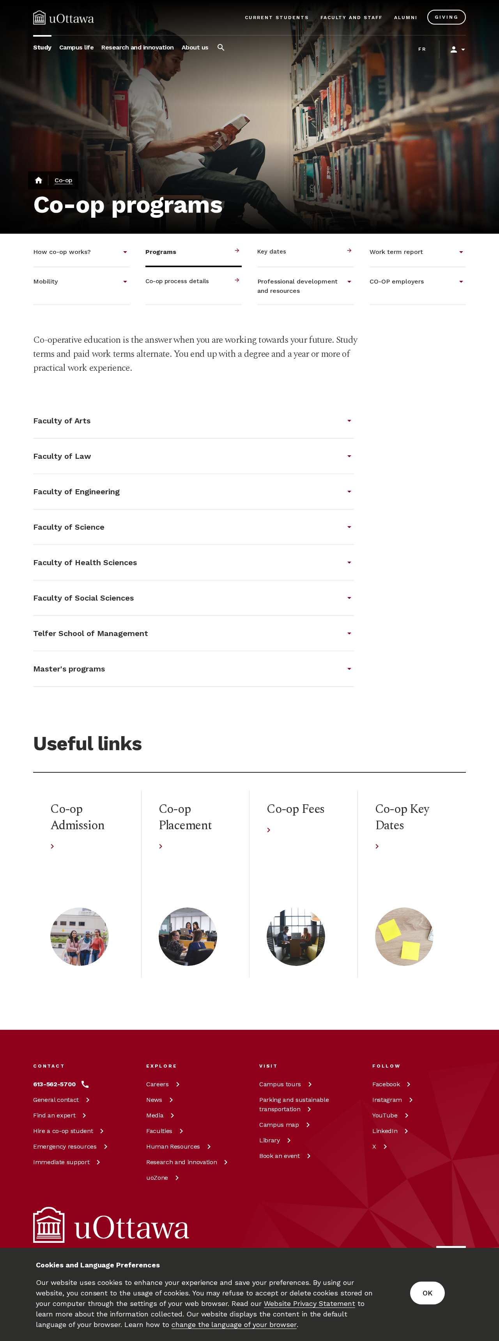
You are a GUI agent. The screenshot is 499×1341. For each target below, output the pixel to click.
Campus (280, 1084)
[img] (63, 17)
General (56, 1099)
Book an (279, 1155)
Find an (54, 1115)
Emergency (65, 1146)
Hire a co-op (63, 1131)
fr (422, 49)
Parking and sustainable (294, 1104)
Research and (181, 1162)
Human (173, 1146)
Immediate (61, 1162)
